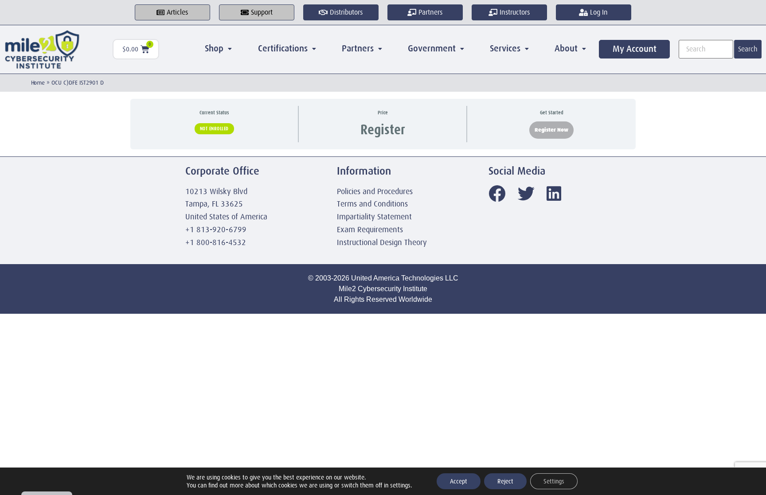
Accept (458, 481)
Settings (553, 481)
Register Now (551, 130)
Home (38, 82)
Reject (505, 481)
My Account (635, 49)
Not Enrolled (214, 128)
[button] (218, 49)
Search (748, 49)
